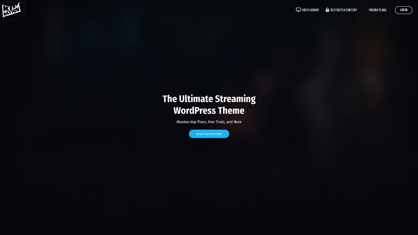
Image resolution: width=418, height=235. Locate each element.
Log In (403, 10)
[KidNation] (12, 10)
